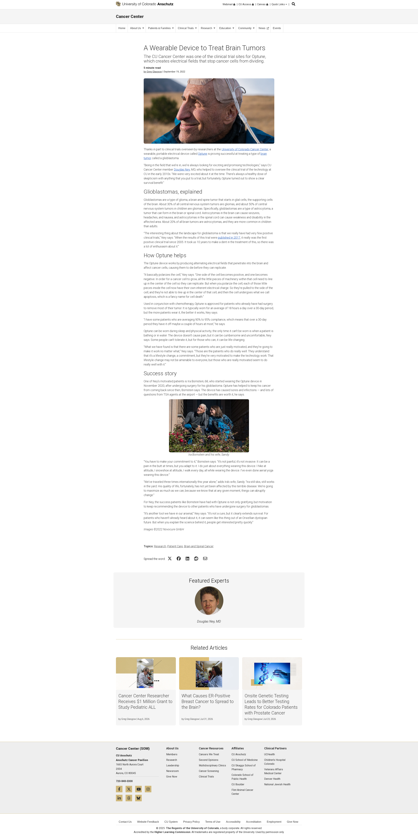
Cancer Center (130, 16)
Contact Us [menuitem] (125, 821)
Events (277, 28)
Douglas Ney (182, 169)
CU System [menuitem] (171, 821)
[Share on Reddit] (196, 558)
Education (225, 28)
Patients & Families (159, 28)
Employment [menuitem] (274, 821)
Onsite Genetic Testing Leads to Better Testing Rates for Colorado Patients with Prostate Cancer (271, 704)
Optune (202, 153)
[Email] (205, 558)
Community (244, 28)
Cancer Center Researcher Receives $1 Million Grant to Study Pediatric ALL (145, 701)
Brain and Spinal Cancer (199, 546)
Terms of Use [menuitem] (212, 821)
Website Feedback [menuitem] (148, 821)
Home (121, 28)
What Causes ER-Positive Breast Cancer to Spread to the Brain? (208, 701)
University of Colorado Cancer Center (245, 149)
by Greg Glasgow (153, 71)
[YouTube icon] (140, 789)
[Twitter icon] (130, 789)
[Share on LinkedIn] (187, 558)
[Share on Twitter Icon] (169, 558)
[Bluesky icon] (139, 798)
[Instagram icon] (149, 789)
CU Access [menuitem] (245, 4)
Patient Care (175, 546)
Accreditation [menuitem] (253, 821)
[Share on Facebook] (178, 558)
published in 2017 (229, 237)
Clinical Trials (186, 28)
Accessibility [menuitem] (233, 821)
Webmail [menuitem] (228, 4)
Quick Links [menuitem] (278, 4)
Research (206, 28)
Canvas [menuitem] (261, 4)
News (262, 28)
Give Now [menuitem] (292, 821)
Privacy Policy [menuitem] (191, 821)
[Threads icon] (130, 798)
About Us (135, 28)
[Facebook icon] (121, 789)
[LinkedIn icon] (121, 798)
